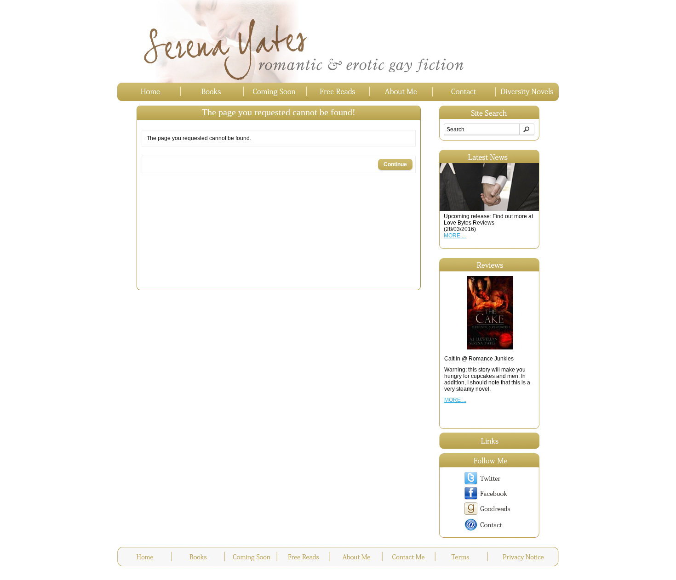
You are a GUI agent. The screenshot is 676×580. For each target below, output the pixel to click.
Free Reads (337, 92)
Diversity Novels (527, 92)
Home (148, 92)
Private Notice (523, 556)
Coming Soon (274, 92)
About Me (400, 92)
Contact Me (408, 556)
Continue (395, 164)
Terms (461, 556)
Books (211, 92)
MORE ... (455, 235)
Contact (463, 92)
